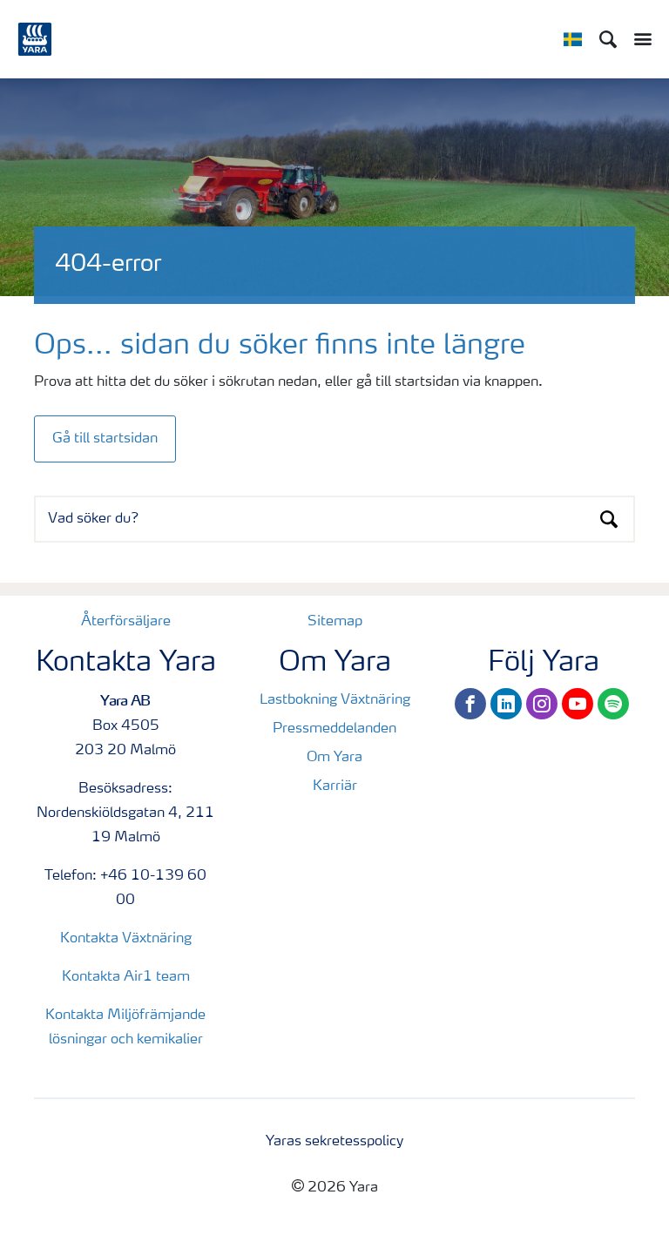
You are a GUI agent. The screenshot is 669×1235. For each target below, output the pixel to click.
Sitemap (334, 622)
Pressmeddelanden (334, 729)
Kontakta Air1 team (126, 977)
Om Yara (334, 758)
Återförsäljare (126, 622)
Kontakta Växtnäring (126, 939)
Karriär (335, 786)
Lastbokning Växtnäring (335, 700)
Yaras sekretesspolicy (334, 1142)
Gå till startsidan (105, 439)
